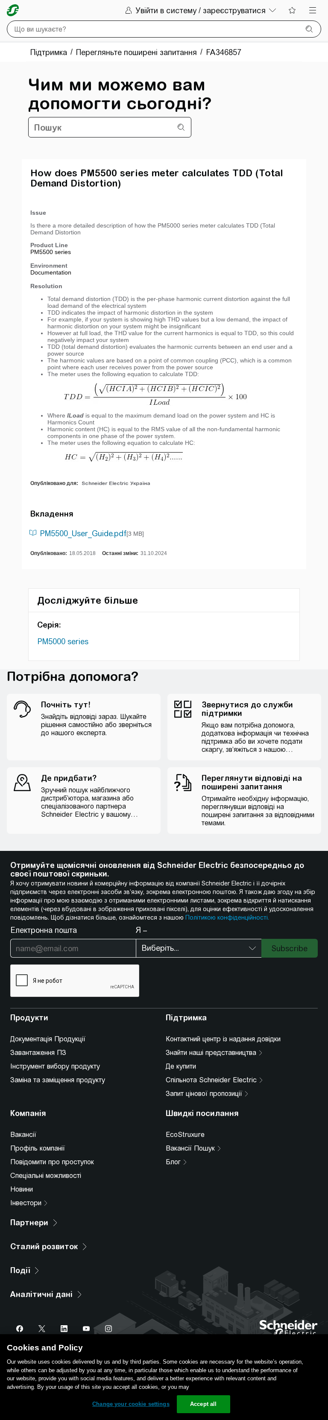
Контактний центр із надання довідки (223, 1039)
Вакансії (23, 1135)
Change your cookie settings (131, 1404)
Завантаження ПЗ (38, 1053)
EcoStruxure (185, 1135)
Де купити (181, 1066)
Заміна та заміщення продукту (57, 1080)
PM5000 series (62, 641)
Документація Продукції (47, 1039)
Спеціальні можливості (45, 1176)
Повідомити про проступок (52, 1162)
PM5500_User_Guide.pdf (83, 533)
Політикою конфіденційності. (227, 917)
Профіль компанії (37, 1148)
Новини (21, 1189)
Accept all (203, 1404)
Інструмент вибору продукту (55, 1066)
